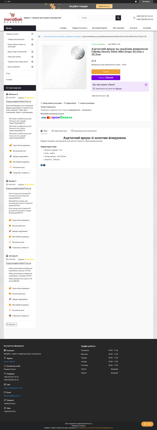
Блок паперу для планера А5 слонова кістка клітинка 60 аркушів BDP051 (20, 196)
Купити (106, 72)
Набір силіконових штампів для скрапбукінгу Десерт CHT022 (20, 269)
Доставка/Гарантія (99, 28)
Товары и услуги (12, 34)
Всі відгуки (11, 324)
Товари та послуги (79, 28)
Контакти (133, 28)
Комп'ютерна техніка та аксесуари (17, 46)
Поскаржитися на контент (85, 428)
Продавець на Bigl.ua (79, 426)
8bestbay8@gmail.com (12, 396)
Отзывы (9, 79)
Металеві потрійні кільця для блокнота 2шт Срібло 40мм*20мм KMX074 (20, 128)
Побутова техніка (14, 57)
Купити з (102, 78)
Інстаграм (147, 28)
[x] (44, 165)
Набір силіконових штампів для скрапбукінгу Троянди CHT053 (20, 275)
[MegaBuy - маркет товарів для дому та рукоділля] (13, 18)
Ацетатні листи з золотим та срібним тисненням (62, 36)
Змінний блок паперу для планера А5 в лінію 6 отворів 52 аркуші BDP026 (21, 203)
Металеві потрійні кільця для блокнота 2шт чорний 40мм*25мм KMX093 (20, 136)
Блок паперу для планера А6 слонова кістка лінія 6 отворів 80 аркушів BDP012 (20, 210)
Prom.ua (89, 423)
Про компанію (118, 28)
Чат (149, 424)
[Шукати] (118, 17)
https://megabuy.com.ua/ (13, 388)
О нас (8, 73)
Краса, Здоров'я (14, 67)
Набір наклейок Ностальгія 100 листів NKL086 (20, 280)
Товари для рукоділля (16, 39)
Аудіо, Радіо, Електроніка (17, 52)
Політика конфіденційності (104, 428)
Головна (63, 28)
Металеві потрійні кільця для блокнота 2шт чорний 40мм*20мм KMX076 (20, 121)
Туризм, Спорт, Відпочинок (18, 62)
